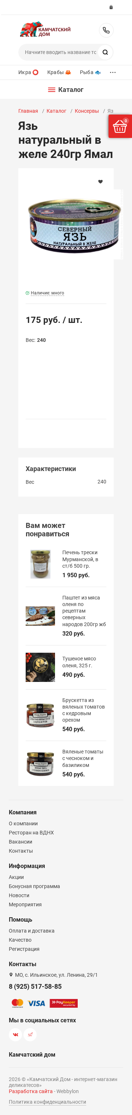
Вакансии (20, 842)
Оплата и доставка (32, 931)
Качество (20, 940)
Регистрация (24, 949)
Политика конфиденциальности (47, 1102)
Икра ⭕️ (28, 72)
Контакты (21, 851)
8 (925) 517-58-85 (106, 30)
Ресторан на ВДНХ (31, 833)
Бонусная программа (34, 886)
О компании (23, 823)
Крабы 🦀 (59, 72)
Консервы (87, 111)
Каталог (56, 111)
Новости (19, 895)
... (113, 70)
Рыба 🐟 (90, 72)
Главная (28, 111)
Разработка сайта (31, 1091)
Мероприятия (25, 904)
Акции (16, 877)
